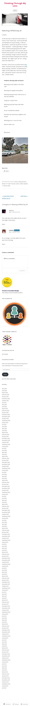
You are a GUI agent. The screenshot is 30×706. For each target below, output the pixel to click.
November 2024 (6, 416)
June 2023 (4, 450)
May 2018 (4, 572)
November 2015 (6, 632)
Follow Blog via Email (8, 359)
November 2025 (6, 398)
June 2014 (4, 666)
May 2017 (4, 596)
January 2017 (5, 604)
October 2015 (5, 634)
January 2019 (5, 556)
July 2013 (4, 688)
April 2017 (4, 598)
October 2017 (5, 586)
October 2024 (5, 418)
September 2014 (6, 660)
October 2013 (5, 682)
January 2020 (5, 532)
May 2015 (4, 644)
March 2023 (5, 456)
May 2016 (4, 620)
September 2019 (6, 540)
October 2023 (5, 442)
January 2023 (5, 460)
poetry (17, 183)
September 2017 (6, 588)
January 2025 (5, 412)
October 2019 (5, 538)
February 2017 (5, 602)
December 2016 (6, 606)
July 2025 (4, 402)
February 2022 (5, 482)
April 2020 (4, 526)
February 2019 (5, 554)
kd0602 (11, 230)
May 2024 (4, 428)
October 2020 (5, 514)
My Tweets (5, 354)
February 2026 (5, 394)
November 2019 (6, 536)
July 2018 (4, 568)
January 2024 (5, 436)
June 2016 (4, 618)
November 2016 (6, 608)
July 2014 (4, 664)
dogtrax (11, 210)
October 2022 (5, 466)
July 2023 (4, 448)
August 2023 (5, 446)
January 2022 (5, 484)
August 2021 (5, 494)
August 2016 (5, 614)
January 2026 (5, 396)
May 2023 (4, 452)
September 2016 (6, 612)
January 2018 (5, 580)
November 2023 (6, 440)
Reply (3, 224)
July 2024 (4, 424)
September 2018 (6, 564)
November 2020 (6, 512)
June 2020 (4, 522)
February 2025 (5, 410)
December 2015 (6, 630)
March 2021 (5, 504)
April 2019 (4, 550)
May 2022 (4, 476)
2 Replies (4, 34)
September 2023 (6, 444)
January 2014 (5, 676)
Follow (5, 374)
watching (25, 183)
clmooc (16, 181)
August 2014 (5, 662)
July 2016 (4, 616)
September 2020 (6, 516)
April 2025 (4, 406)
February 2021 (5, 506)
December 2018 (6, 558)
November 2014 (6, 656)
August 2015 (5, 638)
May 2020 (4, 524)
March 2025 (5, 408)
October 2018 (5, 562)
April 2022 (4, 478)
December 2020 (6, 510)
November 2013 (6, 680)
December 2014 (6, 654)
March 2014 (5, 672)
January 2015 (5, 652)
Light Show (24, 196)
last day (14, 183)
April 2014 (4, 670)
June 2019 (4, 546)
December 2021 (6, 486)
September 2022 (6, 468)
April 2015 (4, 646)
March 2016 (5, 624)
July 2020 (4, 520)
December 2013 (6, 678)
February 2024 (5, 434)
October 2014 (5, 658)
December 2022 (6, 462)
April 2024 (4, 430)
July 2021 (4, 496)
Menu (15, 10)
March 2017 (5, 600)
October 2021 (5, 490)
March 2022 (5, 480)
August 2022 (5, 470)
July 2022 (4, 472)
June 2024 (4, 426)
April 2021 (4, 502)
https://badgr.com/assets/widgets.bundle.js (12, 292)
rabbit (21, 183)
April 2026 (4, 390)
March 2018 (5, 576)
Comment (22, 270)
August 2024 (5, 422)
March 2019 (5, 552)
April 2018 (4, 574)
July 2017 (4, 592)
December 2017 (6, 582)
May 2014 (4, 668)
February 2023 (5, 458)
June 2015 (4, 642)
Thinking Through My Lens (15, 4)
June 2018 (4, 570)
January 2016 (5, 628)
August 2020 (5, 518)
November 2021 (6, 488)
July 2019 (4, 544)
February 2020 (5, 530)
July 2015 (4, 640)
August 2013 (5, 686)
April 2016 (4, 622)
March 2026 (5, 392)
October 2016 (5, 610)
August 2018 (5, 566)
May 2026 (4, 388)
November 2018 (6, 560)
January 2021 (5, 508)
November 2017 (6, 584)
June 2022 (4, 474)
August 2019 (5, 542)
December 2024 (6, 414)
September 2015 (6, 636)
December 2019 (6, 534)
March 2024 (5, 432)
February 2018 (5, 578)
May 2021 (4, 500)
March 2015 (5, 648)
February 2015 (5, 650)
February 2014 (5, 674)
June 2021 (4, 498)
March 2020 (5, 528)
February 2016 (5, 626)
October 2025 (5, 400)
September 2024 (6, 420)
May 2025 (4, 404)
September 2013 (6, 684)
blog (25, 64)
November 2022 (6, 464)
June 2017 (4, 594)
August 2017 (5, 590)
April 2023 (4, 454)
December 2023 (6, 438)
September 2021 (6, 492)
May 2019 (4, 548)
